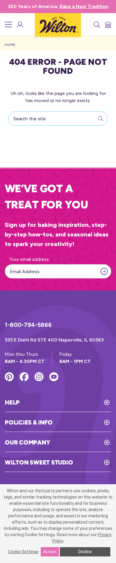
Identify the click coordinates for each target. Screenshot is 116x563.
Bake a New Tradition (83, 6)
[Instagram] (39, 376)
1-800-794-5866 (28, 324)
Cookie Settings (23, 551)
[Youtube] (53, 376)
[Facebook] (24, 376)
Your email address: (30, 259)
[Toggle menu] (8, 24)
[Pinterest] (9, 376)
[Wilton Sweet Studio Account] (19, 24)
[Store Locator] (107, 24)
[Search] (96, 24)
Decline (85, 551)
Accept (50, 551)
